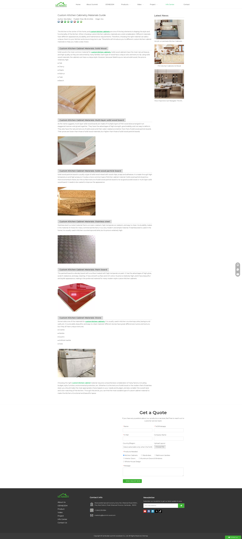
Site (102, 19)
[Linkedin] (152, 511)
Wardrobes (146, 455)
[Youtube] (144, 511)
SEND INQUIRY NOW (133, 481)
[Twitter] (156, 511)
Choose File (160, 447)
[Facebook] (148, 511)
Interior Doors (129, 458)
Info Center (62, 519)
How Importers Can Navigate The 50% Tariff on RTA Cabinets (169, 101)
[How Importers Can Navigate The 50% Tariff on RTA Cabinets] (169, 84)
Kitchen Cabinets (131, 455)
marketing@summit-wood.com (105, 515)
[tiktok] (160, 511)
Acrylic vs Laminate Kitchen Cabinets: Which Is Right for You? (169, 41)
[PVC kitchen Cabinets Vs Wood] (169, 54)
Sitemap (145, 536)
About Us (62, 502)
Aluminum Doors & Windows (151, 458)
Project (61, 516)
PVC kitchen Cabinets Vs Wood (169, 66)
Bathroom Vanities (163, 455)
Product (61, 509)
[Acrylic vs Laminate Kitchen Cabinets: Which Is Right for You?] (169, 29)
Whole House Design (132, 462)
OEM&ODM (62, 506)
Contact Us (62, 523)
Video (60, 512)
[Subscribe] (181, 505)
